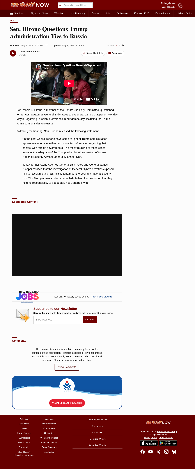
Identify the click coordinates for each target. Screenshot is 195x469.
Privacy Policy (150, 437)
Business (49, 419)
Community (24, 447)
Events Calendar (49, 442)
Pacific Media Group (167, 431)
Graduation (49, 452)
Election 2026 (141, 13)
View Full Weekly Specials (67, 403)
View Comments (67, 367)
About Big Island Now (97, 419)
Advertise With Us (97, 445)
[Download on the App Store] (149, 443)
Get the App (97, 426)
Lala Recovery (77, 13)
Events (95, 13)
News (13, 21)
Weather (59, 13)
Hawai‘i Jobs (24, 442)
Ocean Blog (49, 428)
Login (164, 7)
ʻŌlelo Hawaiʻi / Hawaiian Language (24, 453)
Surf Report (24, 438)
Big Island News (39, 13)
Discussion (24, 423)
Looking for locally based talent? (83, 296)
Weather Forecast (49, 438)
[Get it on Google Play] (168, 443)
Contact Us (97, 432)
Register (171, 7)
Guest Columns (49, 447)
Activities (24, 419)
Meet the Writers (98, 439)
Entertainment (162, 13)
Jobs (108, 13)
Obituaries (122, 13)
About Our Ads (166, 437)
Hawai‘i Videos (24, 433)
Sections (19, 13)
